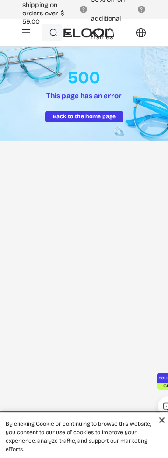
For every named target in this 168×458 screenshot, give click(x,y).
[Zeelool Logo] (78, 32)
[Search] (53, 32)
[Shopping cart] (109, 36)
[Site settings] (135, 36)
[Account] (68, 32)
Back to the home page (84, 116)
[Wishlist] (99, 32)
